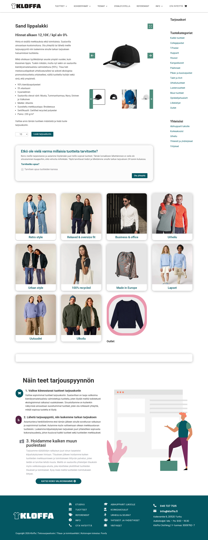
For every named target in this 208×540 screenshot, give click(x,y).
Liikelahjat (175, 103)
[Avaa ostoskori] (186, 6)
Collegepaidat (177, 43)
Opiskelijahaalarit (179, 98)
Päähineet (175, 68)
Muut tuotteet (177, 93)
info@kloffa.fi (169, 511)
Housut (173, 58)
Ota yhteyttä (139, 175)
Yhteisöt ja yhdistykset (181, 141)
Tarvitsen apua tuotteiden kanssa (41, 169)
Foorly (104, 533)
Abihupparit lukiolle (179, 126)
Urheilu (173, 136)
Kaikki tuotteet (177, 38)
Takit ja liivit (176, 78)
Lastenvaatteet (177, 88)
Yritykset (174, 146)
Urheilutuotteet (177, 83)
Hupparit (174, 53)
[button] (92, 55)
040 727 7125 (168, 506)
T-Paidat (174, 48)
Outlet (173, 108)
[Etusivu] (26, 6)
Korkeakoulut (176, 131)
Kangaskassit (177, 63)
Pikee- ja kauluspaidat (181, 73)
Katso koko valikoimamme (57, 481)
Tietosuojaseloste (46, 533)
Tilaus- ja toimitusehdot (68, 533)
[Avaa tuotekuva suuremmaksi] (150, 26)
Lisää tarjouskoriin (42, 134)
